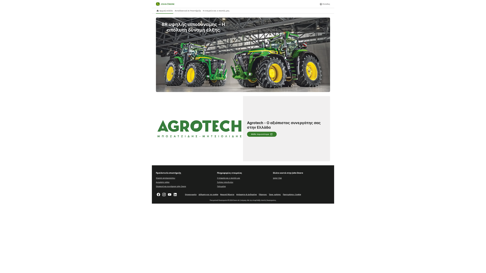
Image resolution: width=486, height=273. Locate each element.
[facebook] (158, 194)
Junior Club (277, 178)
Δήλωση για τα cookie (208, 194)
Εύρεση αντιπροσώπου (165, 178)
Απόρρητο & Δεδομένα (246, 194)
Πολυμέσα (221, 186)
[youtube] (169, 194)
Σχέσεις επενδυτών (225, 182)
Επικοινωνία (191, 194)
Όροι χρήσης (275, 194)
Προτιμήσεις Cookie (292, 194)
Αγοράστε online (162, 182)
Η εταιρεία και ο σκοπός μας (216, 10)
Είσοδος (326, 4)
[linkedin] (175, 194)
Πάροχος (263, 194)
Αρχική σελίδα (166, 10)
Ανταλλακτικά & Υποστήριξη (188, 10)
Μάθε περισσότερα (260, 134)
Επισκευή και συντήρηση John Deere (171, 186)
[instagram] (164, 194)
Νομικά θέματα (227, 194)
